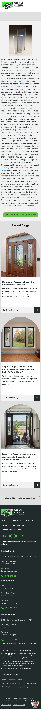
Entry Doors (28, 521)
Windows (6, 521)
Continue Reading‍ (10, 310)
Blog (19, 529)
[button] (36, 6)
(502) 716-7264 (11, 576)
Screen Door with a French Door (14, 680)
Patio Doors (16, 521)
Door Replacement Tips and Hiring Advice (17, 687)
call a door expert (16, 81)
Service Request (9, 529)
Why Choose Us (8, 525)
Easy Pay (20, 525)
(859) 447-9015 (11, 608)
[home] (12, 5)
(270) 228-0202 (11, 639)
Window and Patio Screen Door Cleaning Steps (19, 683)
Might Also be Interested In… (20, 498)
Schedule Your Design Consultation (20, 215)
